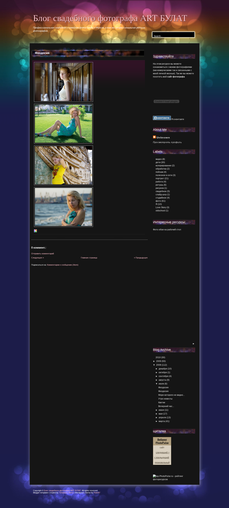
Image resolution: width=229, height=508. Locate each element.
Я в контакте (177, 119)
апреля (162, 417)
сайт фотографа (176, 76)
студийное (161, 198)
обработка (161, 169)
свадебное (161, 191)
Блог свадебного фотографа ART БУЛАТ (110, 18)
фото (158, 201)
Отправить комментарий (42, 253)
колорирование (163, 165)
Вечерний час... (166, 406)
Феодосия (42, 53)
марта (162, 421)
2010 (158, 357)
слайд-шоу (161, 194)
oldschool (160, 210)
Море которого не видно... (171, 395)
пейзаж (159, 172)
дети (158, 162)
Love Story (161, 207)
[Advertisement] (167, 287)
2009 (158, 361)
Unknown (163, 137)
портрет (160, 178)
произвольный (162, 462)
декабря (163, 368)
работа (159, 181)
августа (162, 380)
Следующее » (37, 258)
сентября (163, 376)
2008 (158, 365)
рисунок (160, 188)
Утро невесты (165, 398)
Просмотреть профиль (167, 142)
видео (159, 159)
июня (161, 410)
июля (161, 383)
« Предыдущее (141, 258)
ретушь (159, 185)
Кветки (161, 402)
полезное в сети (164, 175)
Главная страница (89, 258)
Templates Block (66, 493)
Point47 (97, 493)
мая (161, 414)
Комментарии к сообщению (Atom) (62, 265)
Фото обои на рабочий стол (167, 229)
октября (163, 372)
